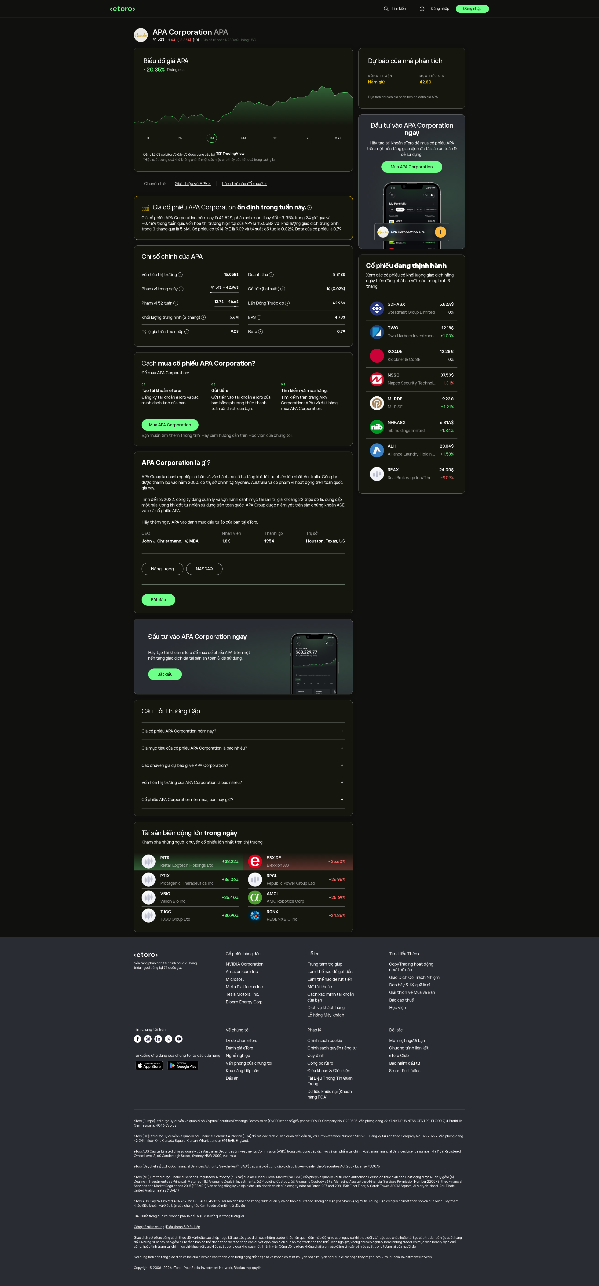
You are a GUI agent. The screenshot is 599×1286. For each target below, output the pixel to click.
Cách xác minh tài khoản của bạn (330, 997)
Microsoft (235, 979)
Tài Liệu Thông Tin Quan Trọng (330, 1081)
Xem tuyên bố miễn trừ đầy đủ (222, 1205)
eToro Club (399, 1055)
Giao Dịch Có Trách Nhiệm (414, 977)
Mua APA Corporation (412, 167)
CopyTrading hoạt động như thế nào (411, 967)
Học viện (256, 435)
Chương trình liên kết (409, 1048)
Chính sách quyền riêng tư (332, 1048)
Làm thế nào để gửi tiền (330, 971)
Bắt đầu (158, 599)
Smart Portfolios (404, 1070)
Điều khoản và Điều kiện (159, 1205)
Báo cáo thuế (401, 1000)
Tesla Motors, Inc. (242, 994)
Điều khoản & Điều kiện (328, 1070)
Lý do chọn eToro (241, 1040)
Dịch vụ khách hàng (326, 1007)
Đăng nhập (440, 9)
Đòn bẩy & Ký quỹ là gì (409, 985)
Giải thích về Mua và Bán (412, 992)
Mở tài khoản (319, 986)
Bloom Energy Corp (244, 1002)
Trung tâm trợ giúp (324, 964)
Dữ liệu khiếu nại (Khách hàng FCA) (329, 1094)
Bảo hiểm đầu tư (404, 1063)
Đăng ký (149, 154)
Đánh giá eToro (239, 1048)
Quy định (315, 1055)
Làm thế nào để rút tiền (329, 979)
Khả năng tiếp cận (242, 1070)
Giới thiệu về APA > (193, 183)
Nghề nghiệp (238, 1055)
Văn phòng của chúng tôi (249, 1063)
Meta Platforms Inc (244, 986)
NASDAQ (204, 569)
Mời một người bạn (407, 1040)
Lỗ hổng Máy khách (325, 1015)
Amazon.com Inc (242, 971)
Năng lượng (162, 569)
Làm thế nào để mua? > (244, 183)
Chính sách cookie (324, 1040)
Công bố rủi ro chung (149, 1227)
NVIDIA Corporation (244, 964)
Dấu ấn (232, 1078)
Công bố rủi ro (320, 1063)
